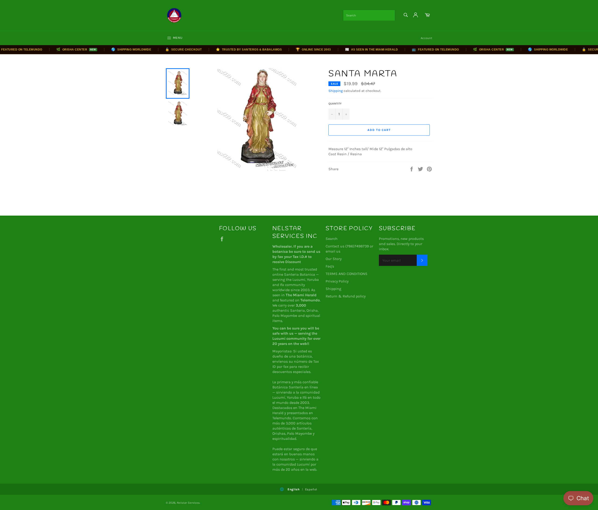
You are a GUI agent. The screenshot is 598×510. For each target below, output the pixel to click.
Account (426, 38)
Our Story (334, 259)
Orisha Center (67, 49)
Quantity (335, 103)
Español (311, 489)
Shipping (335, 91)
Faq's (330, 266)
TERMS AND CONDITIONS (346, 273)
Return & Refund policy (346, 296)
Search (332, 238)
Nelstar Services (188, 502)
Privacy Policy (337, 281)
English (294, 489)
